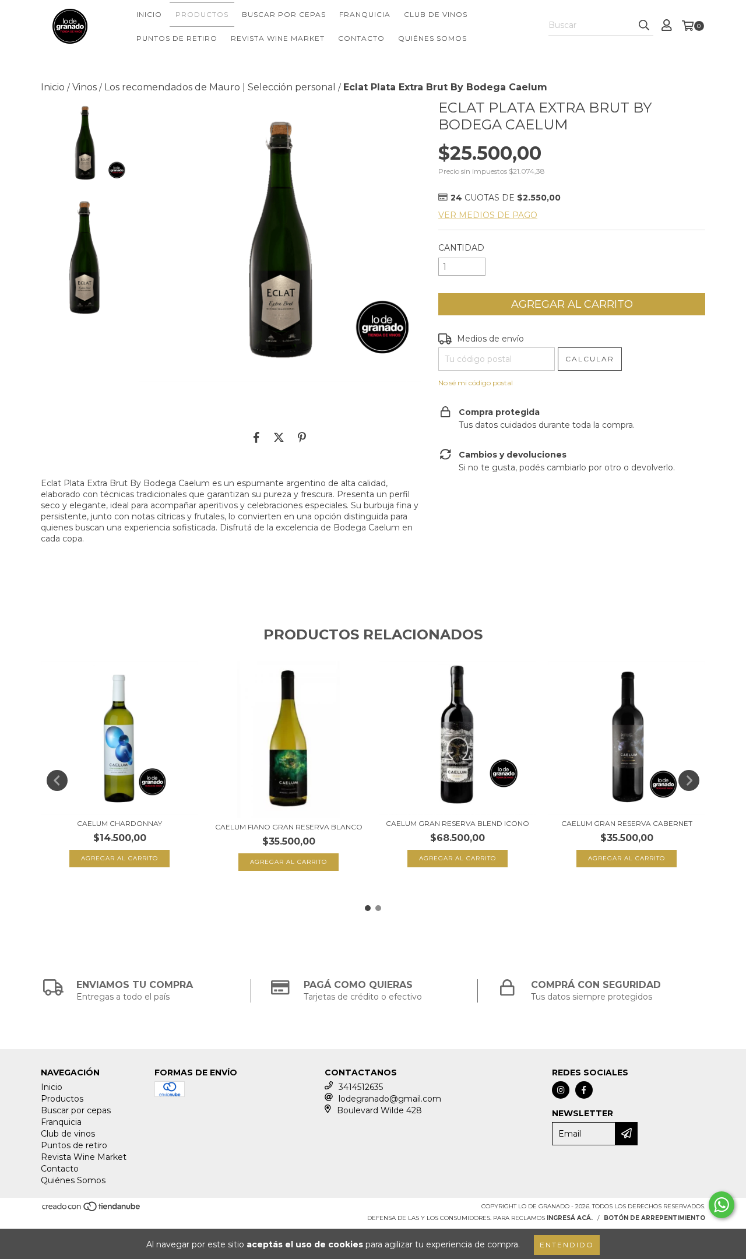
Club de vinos (435, 14)
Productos (201, 14)
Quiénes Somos (432, 38)
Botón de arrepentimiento (654, 1218)
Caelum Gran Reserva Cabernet (626, 823)
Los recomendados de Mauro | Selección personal (220, 87)
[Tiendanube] (92, 1210)
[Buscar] (644, 25)
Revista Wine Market (278, 38)
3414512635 (361, 1087)
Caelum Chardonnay (119, 823)
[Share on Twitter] (278, 437)
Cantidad (461, 247)
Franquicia (364, 14)
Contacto (361, 38)
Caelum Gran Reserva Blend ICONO (457, 823)
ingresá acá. (570, 1218)
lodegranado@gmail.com (390, 1098)
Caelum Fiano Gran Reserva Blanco (289, 826)
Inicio (149, 14)
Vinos (84, 87)
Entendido (567, 1244)
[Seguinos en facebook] (584, 1090)
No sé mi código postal (475, 382)
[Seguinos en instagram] (560, 1090)
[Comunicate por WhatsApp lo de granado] (721, 1204)
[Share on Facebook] (256, 437)
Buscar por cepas (284, 14)
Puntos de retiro (176, 38)
